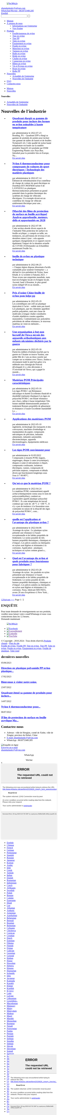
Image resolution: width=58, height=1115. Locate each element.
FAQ (9, 81)
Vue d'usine (17, 28)
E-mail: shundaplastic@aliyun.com (22, 737)
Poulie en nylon (19, 46)
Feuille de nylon (8, 646)
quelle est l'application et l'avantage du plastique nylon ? (30, 521)
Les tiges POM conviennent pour (31, 449)
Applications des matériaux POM (31, 418)
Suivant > (7, 599)
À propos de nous (15, 23)
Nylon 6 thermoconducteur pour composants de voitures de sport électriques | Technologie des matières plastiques (31, 168)
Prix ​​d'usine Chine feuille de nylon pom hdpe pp (28, 294)
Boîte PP (16, 71)
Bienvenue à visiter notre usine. (19, 682)
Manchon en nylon (20, 48)
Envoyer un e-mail (9, 747)
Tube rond (14, 651)
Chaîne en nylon (19, 58)
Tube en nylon (18, 41)
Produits (10, 31)
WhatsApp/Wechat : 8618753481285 (17, 10)
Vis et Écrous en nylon (22, 66)
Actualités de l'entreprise (23, 76)
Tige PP (15, 38)
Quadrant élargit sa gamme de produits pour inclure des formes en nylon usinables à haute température (31, 123)
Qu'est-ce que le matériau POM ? (31, 483)
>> (13, 599)
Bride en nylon (19, 56)
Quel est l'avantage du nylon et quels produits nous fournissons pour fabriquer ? (30, 561)
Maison (10, 21)
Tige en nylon (18, 36)
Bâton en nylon (19, 63)
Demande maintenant (10, 619)
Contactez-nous (14, 83)
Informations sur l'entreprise (24, 26)
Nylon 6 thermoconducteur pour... (20, 706)
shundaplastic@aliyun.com (13, 8)
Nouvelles (11, 73)
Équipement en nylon (21, 43)
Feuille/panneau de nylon (23, 33)
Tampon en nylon (20, 51)
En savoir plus (18, 158)
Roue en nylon (18, 68)
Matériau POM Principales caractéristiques (28, 382)
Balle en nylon (18, 53)
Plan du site (14, 643)
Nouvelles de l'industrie (22, 78)
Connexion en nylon (21, 61)
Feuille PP (21, 646)
